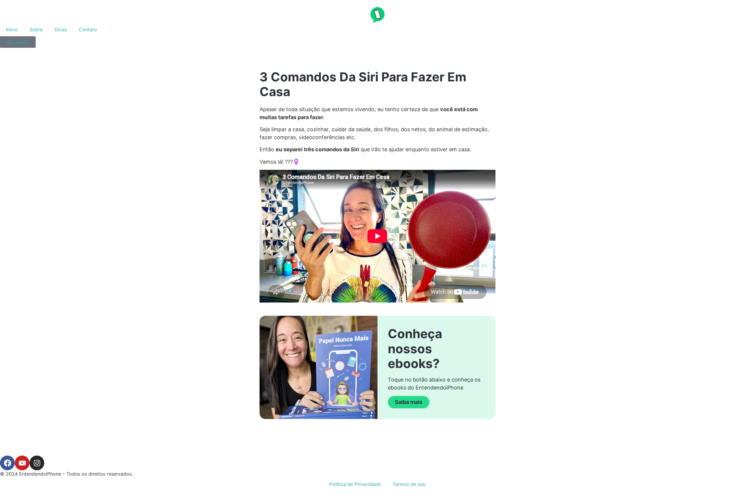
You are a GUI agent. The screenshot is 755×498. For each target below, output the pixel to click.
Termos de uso (409, 484)
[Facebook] (7, 463)
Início (12, 29)
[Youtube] (22, 463)
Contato (88, 29)
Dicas (61, 29)
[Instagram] (36, 463)
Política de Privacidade (355, 484)
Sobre (36, 29)
